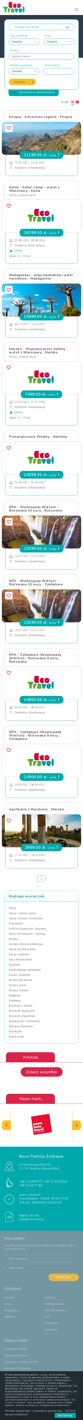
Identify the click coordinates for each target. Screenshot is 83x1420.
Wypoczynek (16, 1036)
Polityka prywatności (18, 1411)
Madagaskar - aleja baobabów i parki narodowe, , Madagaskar (41, 277)
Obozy (13, 908)
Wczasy (13, 939)
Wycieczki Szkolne (15, 1349)
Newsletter (51, 1329)
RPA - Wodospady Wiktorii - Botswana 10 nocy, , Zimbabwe (36, 583)
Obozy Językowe (19, 954)
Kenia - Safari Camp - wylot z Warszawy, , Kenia (34, 189)
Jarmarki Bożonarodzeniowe (26, 944)
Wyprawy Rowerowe (21, 1026)
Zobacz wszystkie (41, 1072)
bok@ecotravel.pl (31, 1219)
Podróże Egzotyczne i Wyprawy (27, 928)
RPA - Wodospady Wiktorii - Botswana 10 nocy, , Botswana (35, 509)
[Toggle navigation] (76, 9)
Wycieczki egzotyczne (22, 1010)
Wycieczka (15, 1031)
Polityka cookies (54, 1303)
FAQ (47, 1316)
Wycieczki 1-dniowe (20, 1005)
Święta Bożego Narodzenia (25, 969)
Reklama (9, 1316)
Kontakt (9, 1297)
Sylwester (14, 964)
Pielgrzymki (16, 923)
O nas (7, 1303)
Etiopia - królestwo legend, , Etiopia (40, 117)
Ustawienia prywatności (48, 1411)
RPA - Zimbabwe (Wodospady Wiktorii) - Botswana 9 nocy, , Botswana (35, 658)
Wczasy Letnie (17, 985)
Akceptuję (65, 1415)
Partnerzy (50, 1297)
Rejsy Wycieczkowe (20, 959)
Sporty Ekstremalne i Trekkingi (27, 933)
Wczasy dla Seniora (20, 980)
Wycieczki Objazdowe (22, 1016)
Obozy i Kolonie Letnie (22, 195)
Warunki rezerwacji (56, 1310)
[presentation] (6, 1125)
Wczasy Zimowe (19, 990)
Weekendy (15, 995)
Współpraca (11, 1310)
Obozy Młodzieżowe (16, 1355)
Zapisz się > (64, 1277)
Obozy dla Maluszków (22, 949)
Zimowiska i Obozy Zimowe (21, 1361)
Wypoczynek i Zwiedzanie (24, 1021)
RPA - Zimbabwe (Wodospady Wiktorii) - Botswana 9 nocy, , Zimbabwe (35, 735)
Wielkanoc (15, 1000)
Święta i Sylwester (19, 974)
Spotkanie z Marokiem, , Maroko (36, 809)
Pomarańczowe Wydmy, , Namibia (38, 436)
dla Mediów (52, 1323)
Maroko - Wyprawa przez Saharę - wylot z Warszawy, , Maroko (38, 351)
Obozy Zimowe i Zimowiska (25, 918)
